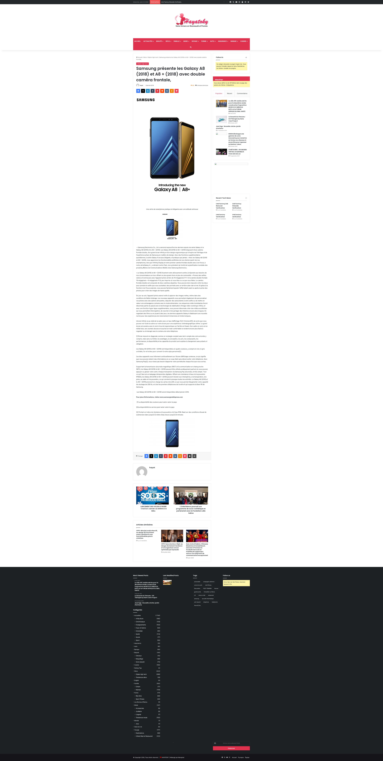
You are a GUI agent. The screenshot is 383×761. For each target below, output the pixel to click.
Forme (203, 41)
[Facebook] (138, 91)
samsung (196, 598)
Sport (138, 640)
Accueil (139, 57)
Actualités (147, 41)
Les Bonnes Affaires (140, 702)
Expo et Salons (141, 628)
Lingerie (138, 714)
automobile (197, 581)
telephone (206, 602)
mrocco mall (201, 595)
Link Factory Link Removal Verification (222, 206)
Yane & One (197, 605)
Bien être (139, 696)
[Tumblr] (153, 91)
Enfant (138, 686)
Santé (138, 634)
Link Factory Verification (168, 2)
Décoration (197, 588)
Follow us (226, 575)
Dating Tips (138, 668)
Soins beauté (140, 662)
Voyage (194, 41)
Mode (185, 41)
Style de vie (138, 727)
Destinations (140, 733)
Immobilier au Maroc (209, 592)
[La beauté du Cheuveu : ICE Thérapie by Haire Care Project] (221, 119)
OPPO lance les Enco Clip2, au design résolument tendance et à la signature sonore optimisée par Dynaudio (172, 547)
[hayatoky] (191, 21)
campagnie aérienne (208, 581)
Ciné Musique (140, 622)
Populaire (218, 93)
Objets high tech (153, 57)
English (136, 680)
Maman (138, 690)
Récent (229, 93)
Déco (168, 41)
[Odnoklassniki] (172, 91)
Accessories (140, 708)
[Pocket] (177, 91)
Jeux (137, 724)
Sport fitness (140, 699)
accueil (137, 41)
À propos (241, 757)
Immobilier (139, 631)
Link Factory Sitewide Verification (236, 206)
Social (138, 637)
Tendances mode (141, 717)
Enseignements (141, 625)
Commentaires (242, 93)
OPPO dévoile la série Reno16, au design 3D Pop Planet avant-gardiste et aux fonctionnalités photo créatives (146, 534)
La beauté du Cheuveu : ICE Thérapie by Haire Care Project (237, 119)
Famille (177, 41)
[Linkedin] (148, 91)
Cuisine (243, 41)
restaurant (211, 595)
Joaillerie (139, 711)
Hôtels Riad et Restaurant (144, 736)
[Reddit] (162, 91)
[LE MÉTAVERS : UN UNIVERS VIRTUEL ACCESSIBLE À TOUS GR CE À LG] (221, 152)
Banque (233, 41)
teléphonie (215, 602)
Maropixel (181, 757)
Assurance (222, 41)
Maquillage (139, 659)
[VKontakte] (167, 91)
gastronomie (197, 592)
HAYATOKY (165, 757)
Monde (136, 720)
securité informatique (208, 598)
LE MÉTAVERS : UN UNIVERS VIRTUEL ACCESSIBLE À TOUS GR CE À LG (238, 152)
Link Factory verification (236, 216)
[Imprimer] (194, 456)
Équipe (247, 757)
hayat (141, 85)
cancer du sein (198, 585)
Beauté (159, 41)
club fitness (208, 585)
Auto (212, 41)
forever (216, 588)
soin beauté (197, 602)
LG (195, 595)
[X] (143, 91)
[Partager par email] (190, 456)
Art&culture (139, 618)
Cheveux (139, 656)
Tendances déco (141, 677)
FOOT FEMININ (207, 588)
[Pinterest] (157, 91)
